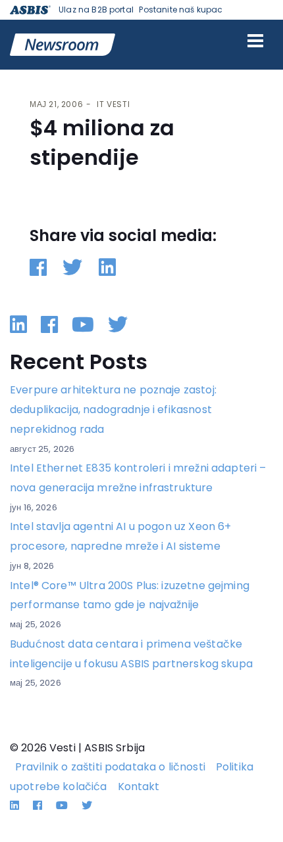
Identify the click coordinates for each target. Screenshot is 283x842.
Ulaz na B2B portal (96, 9)
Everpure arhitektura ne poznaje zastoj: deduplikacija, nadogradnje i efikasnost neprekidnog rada (113, 409)
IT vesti (113, 104)
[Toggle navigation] (255, 40)
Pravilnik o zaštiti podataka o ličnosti (110, 766)
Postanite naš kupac (180, 9)
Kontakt (139, 786)
